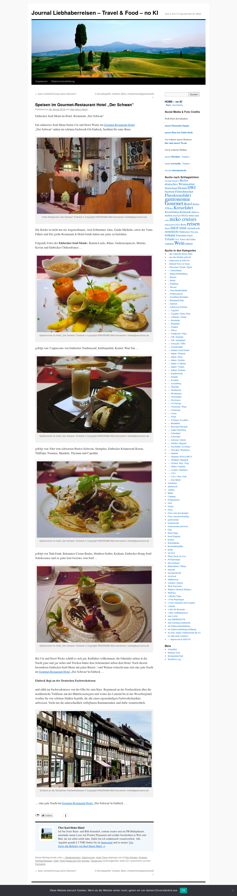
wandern (169, 243)
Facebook (170, 191)
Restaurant (96, 860)
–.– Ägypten (173, 310)
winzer (189, 243)
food (170, 502)
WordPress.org (174, 659)
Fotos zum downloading (178, 516)
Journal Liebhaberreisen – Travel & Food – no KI (94, 12)
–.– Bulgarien (174, 323)
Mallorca (195, 212)
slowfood (172, 576)
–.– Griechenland (175, 346)
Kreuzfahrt (183, 207)
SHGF (174, 228)
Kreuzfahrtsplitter (175, 546)
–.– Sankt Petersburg (177, 429)
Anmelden (172, 649)
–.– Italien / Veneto (176, 366)
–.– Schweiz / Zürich (177, 439)
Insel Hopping (174, 536)
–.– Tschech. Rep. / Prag (178, 463)
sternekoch (193, 228)
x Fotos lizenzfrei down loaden (181, 602)
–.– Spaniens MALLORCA (180, 456)
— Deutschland (174, 270)
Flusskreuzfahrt (178, 195)
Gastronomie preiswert (178, 526)
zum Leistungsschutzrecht (179, 622)
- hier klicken (174, 104)
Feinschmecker (184, 191)
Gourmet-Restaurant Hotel (119, 125)
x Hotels (171, 605)
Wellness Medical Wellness (179, 589)
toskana (170, 235)
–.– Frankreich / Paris (177, 333)
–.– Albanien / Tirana (177, 316)
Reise (183, 224)
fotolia (170, 506)
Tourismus (181, 235)
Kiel (171, 208)
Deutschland (171, 188)
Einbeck (143, 857)
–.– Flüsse (172, 330)
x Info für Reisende (176, 609)
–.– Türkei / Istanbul (176, 466)
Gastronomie (88, 857)
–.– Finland (173, 326)
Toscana (194, 231)
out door (171, 552)
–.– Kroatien (173, 379)
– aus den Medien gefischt (179, 257)
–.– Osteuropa (174, 409)
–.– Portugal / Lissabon (178, 419)
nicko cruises (183, 218)
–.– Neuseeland (174, 396)
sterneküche (172, 231)
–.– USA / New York (177, 476)
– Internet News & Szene (179, 263)
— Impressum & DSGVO (179, 639)
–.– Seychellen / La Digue (179, 446)
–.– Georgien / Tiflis (177, 343)
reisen (193, 223)
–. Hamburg (173, 283)
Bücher (184, 180)
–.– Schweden (174, 436)
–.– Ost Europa (174, 403)
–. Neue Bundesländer (177, 290)
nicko (167, 220)
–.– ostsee (172, 413)
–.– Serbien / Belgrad (177, 443)
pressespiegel (173, 562)
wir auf (175, 170)
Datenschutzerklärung (63, 81)
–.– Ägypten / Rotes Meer (179, 313)
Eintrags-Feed (174, 652)
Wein (179, 242)
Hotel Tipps (101, 857)
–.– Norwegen (174, 399)
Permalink (40, 864)
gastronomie (177, 199)
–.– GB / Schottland (176, 340)
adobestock (173, 486)
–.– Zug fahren (174, 479)
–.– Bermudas (174, 320)
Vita (131, 842)
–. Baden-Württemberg (178, 273)
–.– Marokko (173, 386)
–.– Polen (172, 416)
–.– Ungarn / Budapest (178, 469)
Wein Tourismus (175, 586)
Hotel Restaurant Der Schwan (75, 860)
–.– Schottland (174, 433)
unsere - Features (177, 156)
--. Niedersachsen (72, 857)
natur (197, 215)
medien (168, 215)
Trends (190, 235)
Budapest (175, 180)
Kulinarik (185, 212)
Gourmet (174, 203)
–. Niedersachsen (175, 293)
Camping (172, 496)
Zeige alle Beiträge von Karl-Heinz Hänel (81, 846)
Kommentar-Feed (175, 655)
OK (183, 890)
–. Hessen (172, 286)
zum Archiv (173, 615)
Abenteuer (172, 483)
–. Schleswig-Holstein (177, 306)
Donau (182, 188)
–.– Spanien (173, 453)
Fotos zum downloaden (178, 512)
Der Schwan (131, 857)
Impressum (42, 81)
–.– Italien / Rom (175, 356)
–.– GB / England (175, 336)
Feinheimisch (173, 499)
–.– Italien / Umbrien (177, 363)
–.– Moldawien (174, 389)
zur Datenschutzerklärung (179, 625)
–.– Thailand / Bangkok (178, 459)
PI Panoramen (174, 559)
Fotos (170, 509)
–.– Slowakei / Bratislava (179, 449)
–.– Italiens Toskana (176, 370)
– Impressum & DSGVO (179, 260)
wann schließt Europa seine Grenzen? (55, 93)
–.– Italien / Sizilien (176, 360)
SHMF (183, 228)
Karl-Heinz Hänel (79, 109)
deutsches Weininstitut (180, 184)
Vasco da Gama (188, 239)
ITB (167, 208)
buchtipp (168, 180)
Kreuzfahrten (172, 212)
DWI (192, 187)
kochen (171, 539)
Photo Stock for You (177, 556)
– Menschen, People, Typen (180, 266)
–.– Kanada (173, 376)
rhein (167, 228)
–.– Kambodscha (175, 373)
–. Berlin (171, 280)
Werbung (172, 592)
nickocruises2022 (172, 224)
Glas (170, 529)
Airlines (171, 489)
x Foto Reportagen (176, 599)
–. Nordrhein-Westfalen (178, 296)
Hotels (196, 204)
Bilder (170, 492)
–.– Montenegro (175, 393)
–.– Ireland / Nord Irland (178, 350)
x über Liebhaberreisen (178, 612)
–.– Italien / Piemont (176, 353)
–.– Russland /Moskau (178, 426)
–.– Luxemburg (174, 383)
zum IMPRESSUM (176, 619)
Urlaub (169, 239)
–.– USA (172, 473)
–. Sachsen (172, 303)
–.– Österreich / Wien (177, 406)
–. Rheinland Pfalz (176, 300)
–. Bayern (172, 276)
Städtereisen (184, 231)
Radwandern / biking (177, 566)
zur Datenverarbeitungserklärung (182, 629)
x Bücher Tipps (174, 596)
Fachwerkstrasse (43, 860)
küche (170, 549)
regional (171, 569)
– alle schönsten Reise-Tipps (180, 253)
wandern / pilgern (175, 582)
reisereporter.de (174, 572)
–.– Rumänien (174, 423)
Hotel (56, 860)
